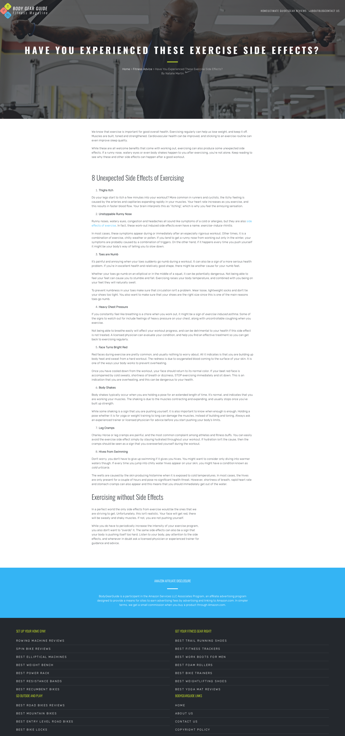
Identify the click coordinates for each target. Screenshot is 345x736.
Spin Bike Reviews (33, 648)
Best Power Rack (33, 673)
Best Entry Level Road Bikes (44, 721)
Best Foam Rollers (194, 665)
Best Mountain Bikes (36, 713)
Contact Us (186, 721)
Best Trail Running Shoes (201, 640)
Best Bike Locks (32, 729)
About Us (184, 713)
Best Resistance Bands (39, 681)
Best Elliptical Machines (41, 657)
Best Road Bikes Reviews (40, 705)
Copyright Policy (192, 729)
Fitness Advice (142, 69)
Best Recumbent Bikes (38, 689)
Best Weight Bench (35, 665)
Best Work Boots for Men (200, 657)
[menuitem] (264, 11)
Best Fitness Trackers (197, 648)
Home (126, 69)
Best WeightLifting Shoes (201, 681)
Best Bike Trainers (194, 673)
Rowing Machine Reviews (40, 640)
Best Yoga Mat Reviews (198, 689)
